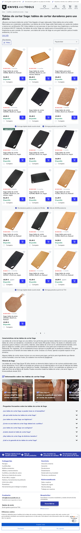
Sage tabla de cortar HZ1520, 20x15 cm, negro (38, 153)
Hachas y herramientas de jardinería (14, 480)
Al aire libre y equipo (8, 477)
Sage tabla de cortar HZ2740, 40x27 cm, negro (38, 235)
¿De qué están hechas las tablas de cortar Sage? (19, 415)
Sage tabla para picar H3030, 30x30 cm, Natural (64, 72)
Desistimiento (45, 470)
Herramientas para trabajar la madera (14, 487)
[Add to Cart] (22, 78)
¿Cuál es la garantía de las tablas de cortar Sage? (20, 440)
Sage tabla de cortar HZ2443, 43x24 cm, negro (64, 153)
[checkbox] (4, 82)
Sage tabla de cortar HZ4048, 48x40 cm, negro (38, 192)
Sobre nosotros (46, 482)
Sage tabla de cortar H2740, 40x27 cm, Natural (12, 235)
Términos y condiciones (48, 475)
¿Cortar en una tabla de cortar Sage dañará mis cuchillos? (23, 423)
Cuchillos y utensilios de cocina (15, 12)
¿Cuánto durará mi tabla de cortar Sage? (17, 432)
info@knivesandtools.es (11, 498)
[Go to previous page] (36, 333)
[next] (75, 389)
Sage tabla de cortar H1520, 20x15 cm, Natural (64, 111)
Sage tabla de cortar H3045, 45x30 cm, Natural (38, 274)
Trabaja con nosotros (48, 489)
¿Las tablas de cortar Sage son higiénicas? (17, 419)
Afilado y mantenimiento (10, 470)
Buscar (64, 8)
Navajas (4, 464)
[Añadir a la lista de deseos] (24, 49)
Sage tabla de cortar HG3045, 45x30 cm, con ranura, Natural (37, 72)
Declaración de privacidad (49, 473)
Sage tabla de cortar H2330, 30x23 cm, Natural (64, 192)
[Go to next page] (44, 333)
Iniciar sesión (56, 8)
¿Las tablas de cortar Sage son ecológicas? (17, 428)
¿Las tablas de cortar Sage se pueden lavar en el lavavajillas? (24, 411)
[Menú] (77, 515)
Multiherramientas (8, 468)
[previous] (5, 389)
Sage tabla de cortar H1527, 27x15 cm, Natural (64, 274)
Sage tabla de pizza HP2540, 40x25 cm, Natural (10, 317)
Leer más (5, 35)
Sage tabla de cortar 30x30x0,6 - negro (36, 111)
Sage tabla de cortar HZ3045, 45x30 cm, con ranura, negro (11, 193)
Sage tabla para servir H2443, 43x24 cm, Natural (64, 235)
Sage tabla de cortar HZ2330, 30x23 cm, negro (12, 153)
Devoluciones (45, 468)
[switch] (74, 521)
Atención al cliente (47, 464)
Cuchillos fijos (6, 466)
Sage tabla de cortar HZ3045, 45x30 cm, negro (12, 111)
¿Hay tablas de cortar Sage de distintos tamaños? (20, 436)
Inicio (3, 12)
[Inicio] (18, 6)
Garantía (44, 466)
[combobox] (66, 42)
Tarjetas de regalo (47, 484)
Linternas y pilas (7, 482)
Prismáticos (5, 484)
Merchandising (46, 487)
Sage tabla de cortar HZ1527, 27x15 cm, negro (12, 274)
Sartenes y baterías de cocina (11, 475)
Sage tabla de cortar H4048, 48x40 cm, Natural (12, 72)
